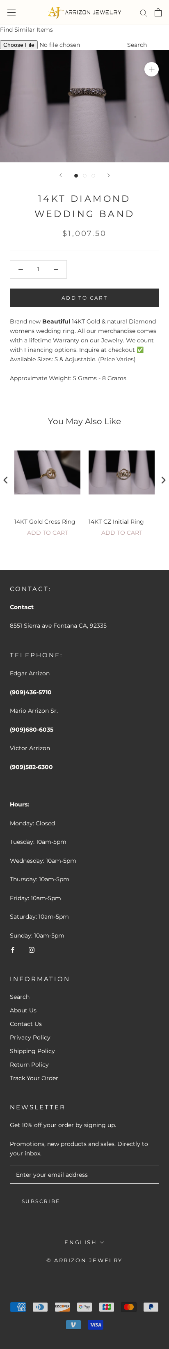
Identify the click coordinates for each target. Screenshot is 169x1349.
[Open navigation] (11, 12)
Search (137, 45)
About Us (23, 1010)
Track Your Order (34, 1078)
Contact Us (26, 1024)
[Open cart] (158, 12)
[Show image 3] (93, 176)
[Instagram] (31, 949)
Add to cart (47, 532)
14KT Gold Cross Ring (44, 521)
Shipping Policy (32, 1051)
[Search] (143, 12)
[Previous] (60, 175)
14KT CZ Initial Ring (116, 521)
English (80, 1242)
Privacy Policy (30, 1037)
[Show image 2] (85, 176)
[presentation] (5, 480)
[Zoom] (151, 69)
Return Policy (29, 1064)
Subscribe (41, 1201)
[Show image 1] (76, 176)
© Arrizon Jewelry (84, 1260)
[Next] (108, 175)
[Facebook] (13, 949)
